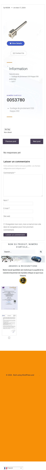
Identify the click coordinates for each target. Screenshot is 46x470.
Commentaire (9, 173)
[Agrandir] (9, 338)
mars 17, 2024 (20, 8)
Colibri (37, 375)
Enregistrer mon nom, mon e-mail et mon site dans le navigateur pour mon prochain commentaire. (22, 227)
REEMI (7, 8)
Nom (5, 200)
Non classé (8, 132)
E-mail (6, 208)
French (10, 468)
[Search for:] (19, 252)
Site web (6, 216)
